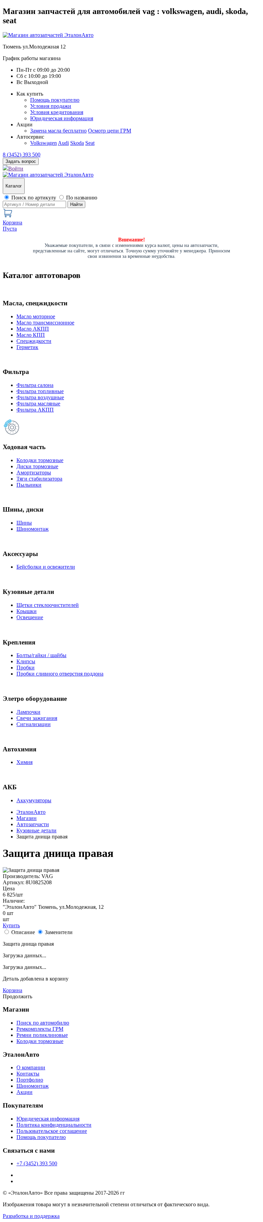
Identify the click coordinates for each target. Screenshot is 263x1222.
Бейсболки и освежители (45, 567)
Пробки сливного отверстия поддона (59, 674)
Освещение (29, 617)
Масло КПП (30, 335)
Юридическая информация (61, 118)
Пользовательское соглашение (51, 1131)
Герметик (27, 347)
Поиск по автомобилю (42, 1023)
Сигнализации (33, 724)
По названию (81, 197)
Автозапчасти (32, 824)
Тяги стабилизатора (39, 479)
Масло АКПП (32, 329)
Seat (90, 143)
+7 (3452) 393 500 (36, 1163)
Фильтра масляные (38, 403)
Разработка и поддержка (31, 1216)
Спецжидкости (33, 341)
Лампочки (28, 712)
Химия (24, 762)
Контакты (27, 1074)
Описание (23, 932)
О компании (30, 1067)
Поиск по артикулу (33, 197)
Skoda (77, 143)
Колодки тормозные (39, 460)
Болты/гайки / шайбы (41, 655)
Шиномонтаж (32, 529)
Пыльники (28, 485)
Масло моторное (35, 316)
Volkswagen (43, 143)
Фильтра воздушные (40, 397)
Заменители (59, 932)
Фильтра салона (34, 385)
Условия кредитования (56, 112)
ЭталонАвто (31, 812)
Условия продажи (50, 106)
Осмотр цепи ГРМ (109, 131)
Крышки (26, 611)
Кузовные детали (36, 830)
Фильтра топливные (40, 391)
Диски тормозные (37, 466)
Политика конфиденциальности (53, 1125)
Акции (24, 1092)
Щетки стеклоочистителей (47, 605)
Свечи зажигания (36, 718)
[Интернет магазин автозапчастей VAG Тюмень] (48, 35)
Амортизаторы (33, 472)
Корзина (12, 990)
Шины (24, 523)
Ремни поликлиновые (42, 1035)
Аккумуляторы (33, 800)
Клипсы (25, 661)
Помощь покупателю (54, 100)
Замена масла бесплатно (58, 131)
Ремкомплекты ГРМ (39, 1029)
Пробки (25, 667)
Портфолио (29, 1080)
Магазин (26, 818)
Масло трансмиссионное (45, 322)
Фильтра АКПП (35, 410)
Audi (63, 143)
